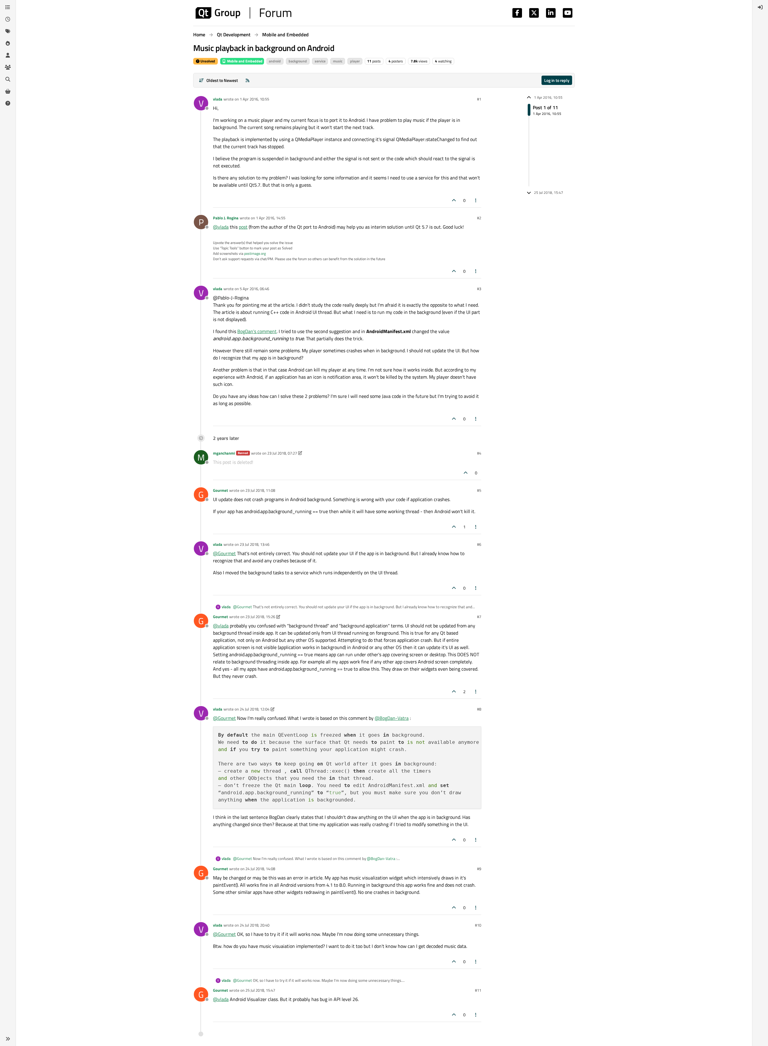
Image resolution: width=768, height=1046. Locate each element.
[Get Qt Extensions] (7, 91)
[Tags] (7, 31)
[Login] (760, 7)
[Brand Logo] (243, 13)
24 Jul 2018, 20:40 (254, 925)
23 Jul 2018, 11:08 (260, 490)
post (243, 226)
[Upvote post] (453, 200)
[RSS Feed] (247, 80)
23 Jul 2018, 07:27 (282, 453)
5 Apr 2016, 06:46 (254, 289)
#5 (479, 490)
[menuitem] (760, 7)
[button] (7, 1039)
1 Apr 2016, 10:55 (254, 99)
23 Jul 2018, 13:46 (254, 544)
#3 (479, 289)
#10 (478, 925)
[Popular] (7, 43)
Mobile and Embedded (244, 61)
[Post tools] (476, 200)
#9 (479, 869)
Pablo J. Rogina (225, 218)
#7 (479, 617)
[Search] (7, 79)
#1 (479, 99)
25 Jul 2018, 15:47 (260, 990)
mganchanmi (224, 453)
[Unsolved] (7, 103)
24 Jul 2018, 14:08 (260, 869)
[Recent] (7, 19)
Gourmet (220, 490)
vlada (217, 99)
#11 (478, 990)
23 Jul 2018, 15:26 (260, 617)
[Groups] (7, 67)
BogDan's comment (257, 331)
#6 (479, 544)
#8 (479, 709)
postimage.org (255, 253)
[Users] (7, 55)
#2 (479, 218)
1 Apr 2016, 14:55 (270, 218)
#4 (479, 453)
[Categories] (7, 7)
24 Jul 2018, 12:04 (254, 709)
